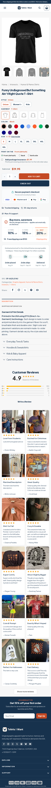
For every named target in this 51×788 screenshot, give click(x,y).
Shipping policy (41, 239)
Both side (34, 155)
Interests (14, 84)
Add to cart (34, 176)
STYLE (4, 100)
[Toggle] (4, 341)
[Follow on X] (17, 744)
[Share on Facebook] (12, 290)
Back (23, 155)
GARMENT (5, 109)
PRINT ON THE (7, 152)
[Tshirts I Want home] (14, 729)
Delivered (41, 262)
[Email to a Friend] (37, 290)
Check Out (25, 183)
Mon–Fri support (11, 214)
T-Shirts (12, 284)
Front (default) (10, 155)
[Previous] (6, 41)
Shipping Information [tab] (12, 306)
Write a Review (24, 402)
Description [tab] (7, 301)
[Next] (45, 41)
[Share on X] (25, 290)
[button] (4, 8)
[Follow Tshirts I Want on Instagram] (18, 290)
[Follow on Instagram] (8, 744)
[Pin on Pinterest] (31, 290)
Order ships (25, 262)
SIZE (3, 137)
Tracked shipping (12, 208)
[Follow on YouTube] (30, 744)
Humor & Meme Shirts (30, 84)
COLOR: (4, 122)
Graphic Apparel (19, 282)
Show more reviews (25, 691)
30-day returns (30, 208)
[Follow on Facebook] (4, 744)
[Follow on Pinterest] (21, 744)
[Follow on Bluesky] (26, 744)
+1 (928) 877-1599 (9, 752)
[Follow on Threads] (12, 744)
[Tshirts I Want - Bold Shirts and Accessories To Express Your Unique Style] (25, 8)
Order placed (10, 262)
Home (4, 84)
